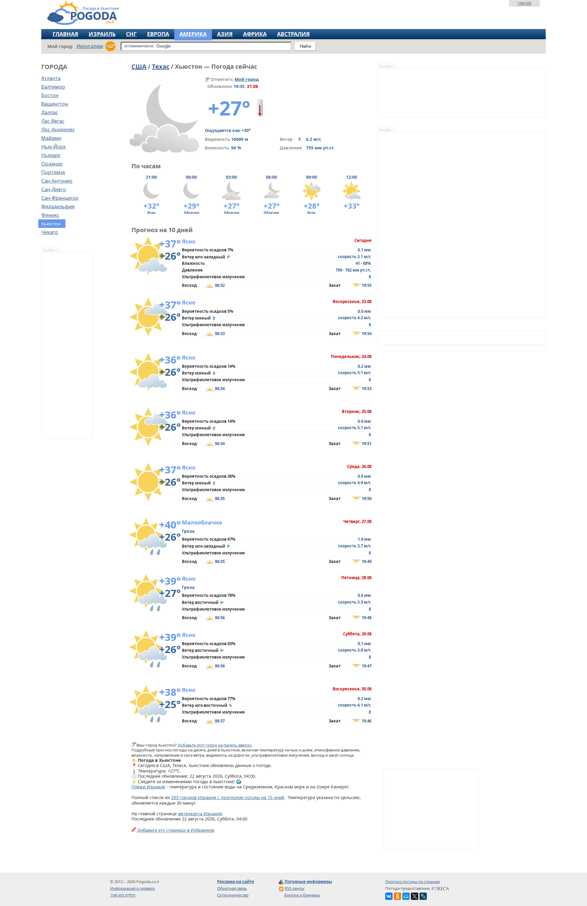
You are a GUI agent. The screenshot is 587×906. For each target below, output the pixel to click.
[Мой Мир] (406, 896)
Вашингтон (54, 104)
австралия (293, 34)
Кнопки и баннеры (302, 895)
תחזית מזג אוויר (122, 895)
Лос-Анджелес (58, 129)
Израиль (102, 34)
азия (225, 34)
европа (158, 34)
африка (255, 34)
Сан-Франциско (60, 198)
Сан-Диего (53, 189)
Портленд (53, 172)
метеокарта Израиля (200, 813)
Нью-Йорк (53, 147)
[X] (414, 896)
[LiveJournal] (423, 896)
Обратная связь (232, 888)
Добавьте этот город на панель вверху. (215, 745)
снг (131, 34)
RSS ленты (294, 888)
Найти (305, 46)
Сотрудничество (233, 895)
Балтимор (53, 87)
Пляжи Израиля (148, 787)
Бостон (49, 95)
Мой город (246, 79)
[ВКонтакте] (389, 896)
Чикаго (49, 232)
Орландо (52, 164)
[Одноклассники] (397, 896)
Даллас (49, 112)
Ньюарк (50, 155)
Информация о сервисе (132, 888)
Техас (160, 66)
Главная (65, 34)
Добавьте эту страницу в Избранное (175, 830)
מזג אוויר (524, 3)
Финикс (50, 215)
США (138, 66)
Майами (51, 138)
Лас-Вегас (53, 121)
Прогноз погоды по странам (412, 881)
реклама (48, 250)
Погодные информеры (308, 881)
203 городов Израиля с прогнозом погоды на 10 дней (227, 797)
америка (193, 34)
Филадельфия (58, 206)
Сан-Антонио (56, 181)
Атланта (51, 78)
